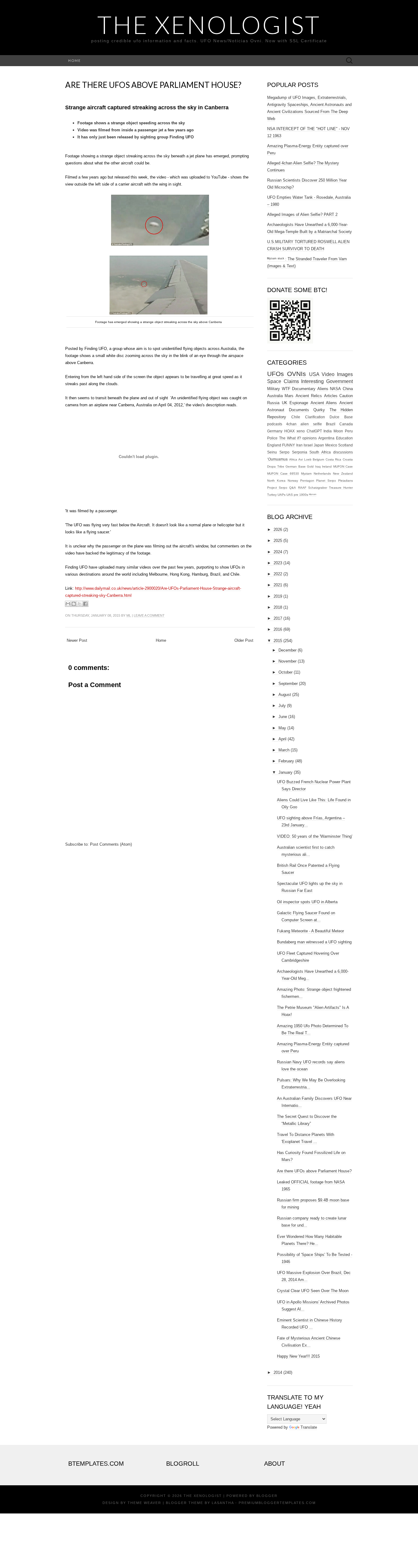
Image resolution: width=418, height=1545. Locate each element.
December (287, 650)
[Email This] (68, 604)
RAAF (302, 487)
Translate (308, 1427)
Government (339, 381)
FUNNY (288, 445)
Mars (289, 395)
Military (273, 388)
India (327, 431)
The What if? (290, 438)
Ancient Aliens (324, 402)
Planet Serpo (326, 480)
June (282, 716)
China (348, 388)
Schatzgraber (317, 487)
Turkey (272, 494)
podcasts (274, 424)
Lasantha (223, 1503)
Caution (346, 395)
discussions (343, 452)
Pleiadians (345, 480)
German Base (296, 466)
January (285, 772)
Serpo (284, 452)
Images (345, 374)
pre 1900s (301, 494)
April (282, 739)
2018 (278, 607)
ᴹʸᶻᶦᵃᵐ (312, 494)
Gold (310, 466)
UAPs (282, 494)
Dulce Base (341, 417)
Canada (346, 424)
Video (328, 374)
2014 (278, 1372)
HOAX (289, 431)
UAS (289, 494)
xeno (301, 431)
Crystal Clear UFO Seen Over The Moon (313, 1290)
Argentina (326, 438)
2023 (278, 563)
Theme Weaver (144, 1503)
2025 (278, 540)
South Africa (320, 452)
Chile (295, 417)
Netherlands (322, 473)
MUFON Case (343, 466)
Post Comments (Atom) (111, 844)
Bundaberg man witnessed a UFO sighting (314, 942)
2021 (278, 585)
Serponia (299, 452)
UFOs (275, 373)
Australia (275, 395)
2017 (278, 618)
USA (314, 374)
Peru (349, 431)
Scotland (345, 445)
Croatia (348, 459)
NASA (335, 388)
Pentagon (307, 480)
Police (272, 438)
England (274, 445)
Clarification (315, 417)
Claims (291, 381)
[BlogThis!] (74, 604)
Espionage (298, 402)
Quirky (319, 410)
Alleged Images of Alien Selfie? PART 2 (302, 214)
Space (274, 381)
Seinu (272, 452)
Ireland (327, 466)
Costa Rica (333, 459)
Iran (299, 445)
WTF (286, 388)
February (286, 761)
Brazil (330, 424)
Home (74, 60)
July (282, 705)
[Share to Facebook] (85, 604)
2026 (278, 529)
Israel (308, 445)
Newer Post (77, 640)
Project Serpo (277, 487)
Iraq (318, 466)
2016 (278, 629)
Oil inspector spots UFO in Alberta (307, 902)
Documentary (303, 388)
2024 (278, 552)
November (287, 661)
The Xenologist (209, 24)
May (282, 728)
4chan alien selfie (304, 424)
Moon (338, 431)
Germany (274, 431)
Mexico (331, 445)
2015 (278, 640)
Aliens (322, 388)
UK (284, 402)
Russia (273, 402)
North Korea (276, 480)
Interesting (312, 381)
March (283, 750)
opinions (309, 438)
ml (128, 615)
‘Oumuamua (277, 459)
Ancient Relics (309, 395)
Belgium (318, 459)
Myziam (306, 473)
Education (344, 438)
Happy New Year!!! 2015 (298, 1356)
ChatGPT (314, 431)
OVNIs (296, 373)
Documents (299, 410)
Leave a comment (149, 615)
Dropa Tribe (275, 466)
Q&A (292, 487)
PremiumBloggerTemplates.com (277, 1503)
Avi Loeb (305, 459)
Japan (319, 445)
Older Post (243, 640)
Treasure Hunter (341, 487)
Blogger (267, 1496)
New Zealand (343, 473)
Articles (331, 395)
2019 (278, 596)
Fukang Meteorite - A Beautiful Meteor (310, 931)
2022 (278, 574)
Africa (293, 459)
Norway (293, 480)
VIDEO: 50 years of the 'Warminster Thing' (314, 836)
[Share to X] (80, 604)
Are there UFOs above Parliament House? (153, 85)
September (288, 683)
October (285, 672)
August (284, 694)
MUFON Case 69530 (283, 473)
